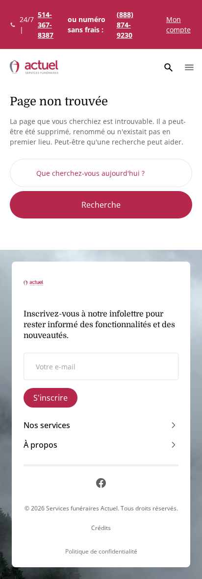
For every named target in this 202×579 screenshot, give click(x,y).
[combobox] (101, 173)
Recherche (101, 204)
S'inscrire (50, 397)
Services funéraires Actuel (82, 508)
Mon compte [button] (178, 24)
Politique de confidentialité (101, 551)
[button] (168, 67)
